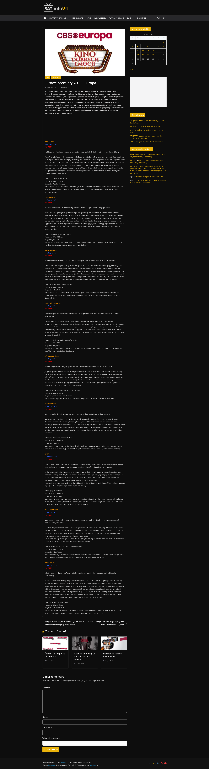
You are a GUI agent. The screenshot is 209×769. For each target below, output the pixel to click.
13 (148, 50)
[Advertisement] (148, 92)
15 (158, 50)
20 (148, 55)
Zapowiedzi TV (100, 18)
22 (158, 55)
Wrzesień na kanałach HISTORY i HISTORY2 (146, 126)
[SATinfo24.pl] (45, 18)
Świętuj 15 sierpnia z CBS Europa (55, 655)
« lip (131, 69)
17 (132, 55)
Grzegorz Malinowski (137, 154)
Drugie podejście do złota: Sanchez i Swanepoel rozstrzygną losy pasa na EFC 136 (148, 170)
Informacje (141, 18)
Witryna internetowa (51, 738)
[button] (67, 18)
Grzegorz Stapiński (65, 87)
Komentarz (47, 687)
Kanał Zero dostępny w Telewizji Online (148, 177)
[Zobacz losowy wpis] (164, 18)
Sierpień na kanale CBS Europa (112, 655)
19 (143, 55)
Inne (129, 18)
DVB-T (89, 18)
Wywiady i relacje (116, 18)
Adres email (48, 727)
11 (138, 50)
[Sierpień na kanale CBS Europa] (114, 638)
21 (153, 55)
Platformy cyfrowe (57, 18)
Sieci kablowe (77, 18)
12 (143, 50)
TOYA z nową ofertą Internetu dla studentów (146, 142)
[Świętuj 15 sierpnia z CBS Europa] (55, 638)
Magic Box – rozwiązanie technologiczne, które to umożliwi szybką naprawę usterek (64, 623)
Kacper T (133, 160)
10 (132, 50)
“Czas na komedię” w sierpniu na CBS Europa (84, 656)
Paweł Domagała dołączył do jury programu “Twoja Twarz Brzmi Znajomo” (106, 623)
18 (138, 55)
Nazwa (46, 717)
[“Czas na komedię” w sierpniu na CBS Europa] (85, 638)
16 (163, 50)
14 (153, 50)
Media (47, 78)
